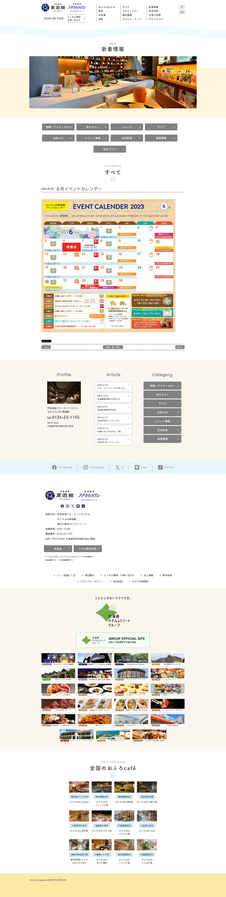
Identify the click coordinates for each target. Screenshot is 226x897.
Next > (180, 347)
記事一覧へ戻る (113, 347)
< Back (46, 347)
